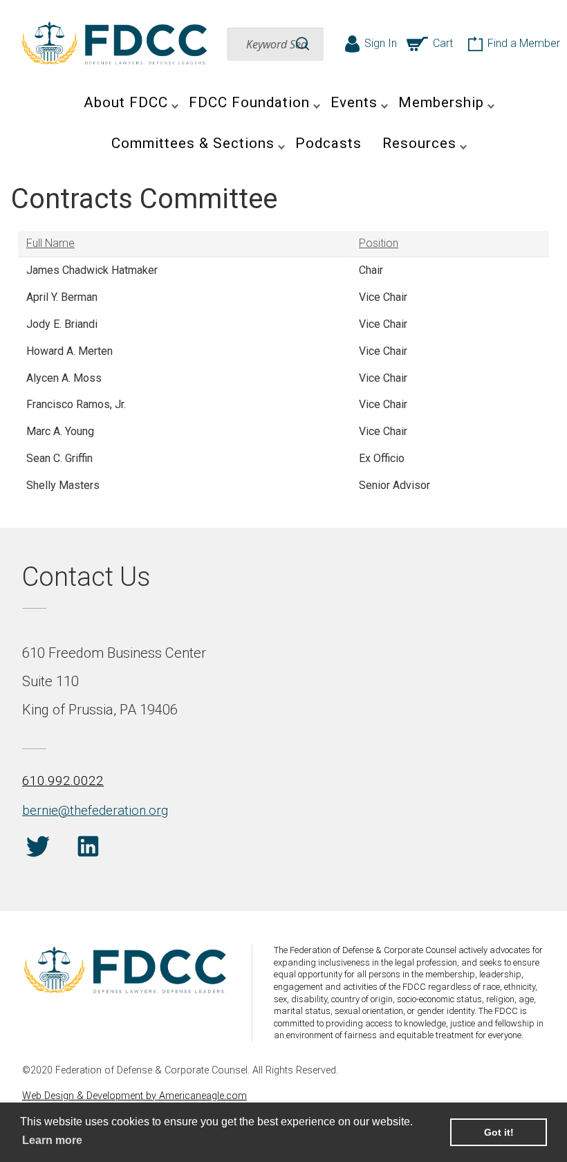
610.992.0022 (63, 780)
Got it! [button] (499, 1132)
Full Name (50, 243)
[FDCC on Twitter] (37, 849)
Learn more (52, 1140)
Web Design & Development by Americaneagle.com (134, 1096)
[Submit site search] (302, 44)
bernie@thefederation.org (95, 810)
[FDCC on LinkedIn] (88, 849)
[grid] (283, 365)
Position (378, 243)
